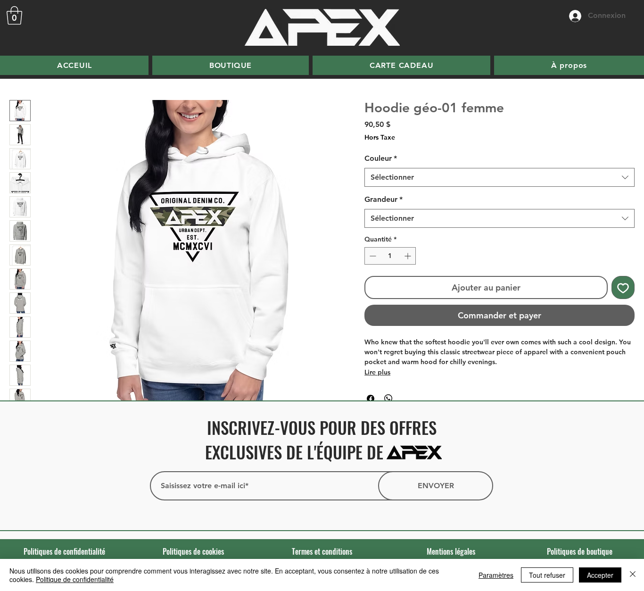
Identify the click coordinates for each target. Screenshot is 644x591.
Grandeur (383, 199)
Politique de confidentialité (75, 579)
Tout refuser (547, 575)
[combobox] (499, 177)
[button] (14, 15)
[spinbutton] (390, 256)
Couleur (380, 158)
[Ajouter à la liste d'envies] (623, 287)
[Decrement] (372, 256)
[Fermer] (632, 574)
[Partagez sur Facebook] (370, 398)
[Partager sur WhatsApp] (388, 398)
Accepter (600, 575)
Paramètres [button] (496, 575)
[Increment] (408, 256)
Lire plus (377, 372)
